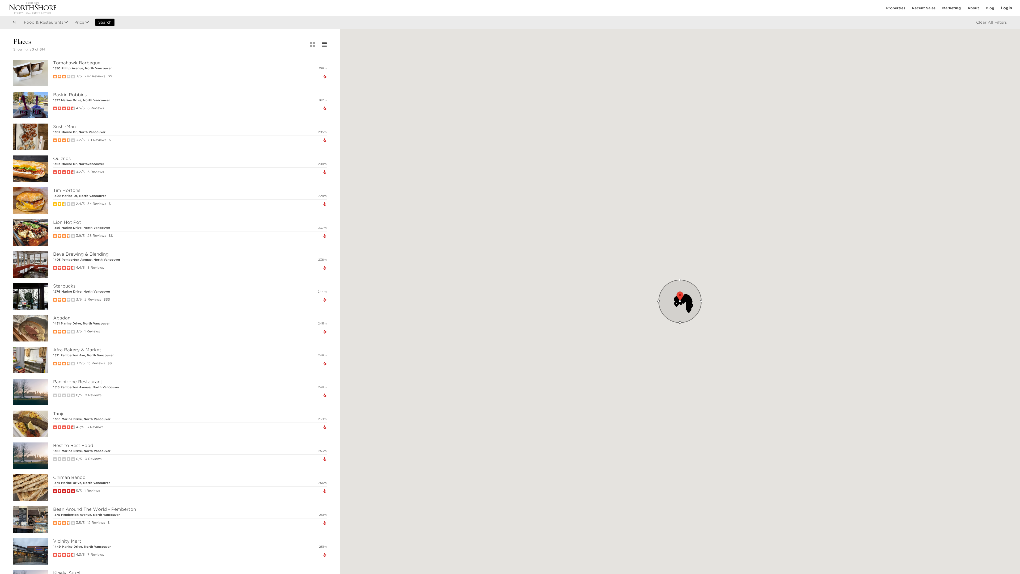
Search (105, 22)
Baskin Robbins (70, 94)
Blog (990, 8)
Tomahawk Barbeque (76, 62)
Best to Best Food (73, 445)
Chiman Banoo (69, 477)
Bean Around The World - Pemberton (94, 509)
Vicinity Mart (67, 541)
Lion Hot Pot (67, 222)
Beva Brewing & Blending (81, 254)
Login (1006, 8)
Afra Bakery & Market (77, 349)
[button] (676, 304)
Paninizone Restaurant (77, 381)
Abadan (61, 317)
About (973, 8)
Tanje (59, 413)
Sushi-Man (64, 126)
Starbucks (64, 286)
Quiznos (62, 158)
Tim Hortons (66, 190)
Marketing (951, 8)
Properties (895, 8)
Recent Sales (924, 8)
